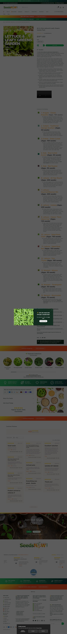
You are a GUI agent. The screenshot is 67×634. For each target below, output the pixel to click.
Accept (33, 631)
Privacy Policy (39, 628)
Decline (43, 631)
